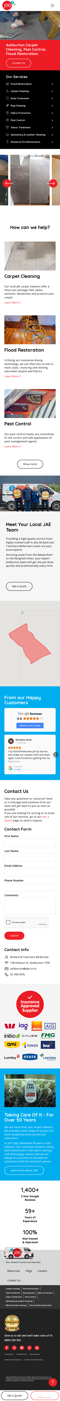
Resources (13, 1271)
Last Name (11, 851)
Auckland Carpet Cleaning (12, 1360)
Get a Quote (14, 1395)
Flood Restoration (31, 1289)
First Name (11, 836)
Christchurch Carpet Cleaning (33, 1360)
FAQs (29, 1271)
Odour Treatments (14, 1297)
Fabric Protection (44, 1293)
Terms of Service (35, 1354)
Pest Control (30, 1297)
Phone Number (14, 880)
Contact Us (18, 63)
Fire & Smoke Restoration (40, 1305)
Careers (42, 1271)
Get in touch (19, 586)
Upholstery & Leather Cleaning (19, 1301)
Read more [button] (14, 761)
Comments (11, 895)
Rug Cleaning (28, 1293)
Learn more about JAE (24, 1170)
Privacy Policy (8, 1354)
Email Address (13, 865)
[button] (51, 5)
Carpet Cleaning (13, 1289)
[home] (9, 5)
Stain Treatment (13, 1293)
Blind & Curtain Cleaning (16, 1305)
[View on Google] (11, 741)
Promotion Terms (21, 1354)
